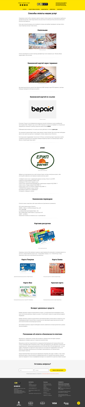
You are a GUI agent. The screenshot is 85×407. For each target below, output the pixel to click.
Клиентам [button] (52, 9)
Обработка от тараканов (47, 395)
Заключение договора (47, 389)
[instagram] (27, 5)
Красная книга (45, 388)
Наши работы (44, 9)
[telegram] (22, 5)
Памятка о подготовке (47, 383)
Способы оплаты (46, 390)
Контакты (59, 9)
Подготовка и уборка (34, 9)
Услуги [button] (25, 9)
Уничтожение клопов (46, 393)
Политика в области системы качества (19, 391)
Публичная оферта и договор (18, 390)
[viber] (20, 5)
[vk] (25, 5)
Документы (45, 392)
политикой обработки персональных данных (50, 373)
